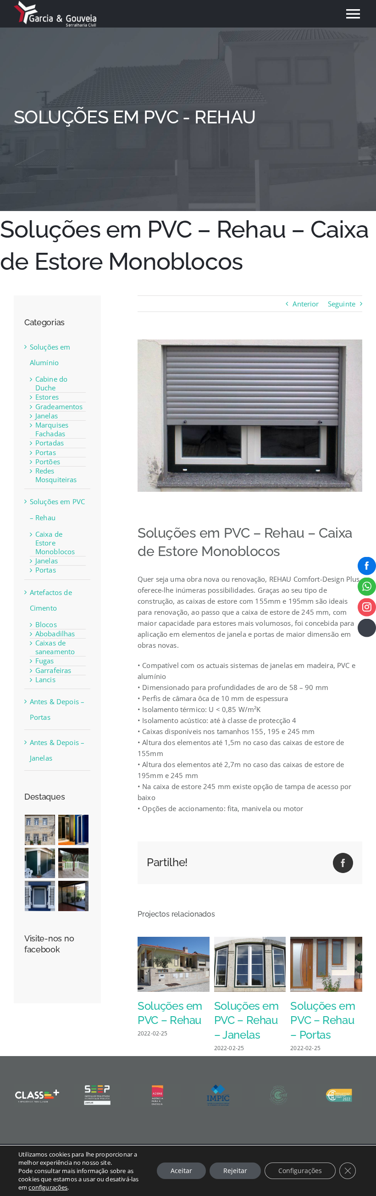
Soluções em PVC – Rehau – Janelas (246, 1020)
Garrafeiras (53, 670)
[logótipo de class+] (37, 1086)
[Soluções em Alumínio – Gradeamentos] (73, 862)
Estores (47, 396)
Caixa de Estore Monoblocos (55, 542)
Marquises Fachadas (51, 429)
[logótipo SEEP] (97, 1086)
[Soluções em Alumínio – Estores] (40, 862)
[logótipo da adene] (157, 1086)
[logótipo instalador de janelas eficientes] (278, 1086)
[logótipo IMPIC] (218, 1086)
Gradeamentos (59, 406)
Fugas (44, 660)
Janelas (46, 415)
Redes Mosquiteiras (56, 475)
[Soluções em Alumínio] (40, 829)
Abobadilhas (55, 633)
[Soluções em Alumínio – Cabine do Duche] (73, 829)
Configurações (300, 1170)
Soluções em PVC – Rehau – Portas (322, 1020)
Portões (47, 461)
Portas (45, 452)
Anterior (306, 303)
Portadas (49, 442)
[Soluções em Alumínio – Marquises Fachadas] (73, 895)
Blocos (46, 624)
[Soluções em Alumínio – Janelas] (40, 895)
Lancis (45, 679)
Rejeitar (235, 1170)
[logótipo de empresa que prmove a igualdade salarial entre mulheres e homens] (339, 1086)
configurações (47, 1187)
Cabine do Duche (51, 383)
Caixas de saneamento (55, 647)
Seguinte (341, 303)
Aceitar (181, 1170)
